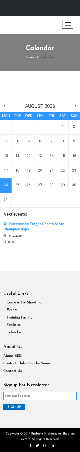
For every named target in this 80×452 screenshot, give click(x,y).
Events (12, 310)
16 (74, 156)
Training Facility (19, 317)
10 (6, 156)
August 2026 (40, 106)
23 (74, 170)
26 (29, 185)
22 (63, 170)
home (30, 57)
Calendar (14, 332)
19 (29, 170)
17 (6, 170)
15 (63, 156)
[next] (76, 106)
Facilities (14, 325)
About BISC (12, 356)
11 (17, 156)
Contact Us (12, 371)
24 (6, 185)
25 (17, 185)
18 (17, 170)
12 (29, 156)
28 (52, 185)
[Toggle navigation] (67, 24)
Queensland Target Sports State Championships (34, 226)
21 (52, 170)
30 (74, 185)
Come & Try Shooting (24, 302)
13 (40, 156)
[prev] (4, 106)
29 (63, 185)
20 (40, 170)
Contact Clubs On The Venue (27, 363)
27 (40, 185)
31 (6, 199)
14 (52, 156)
